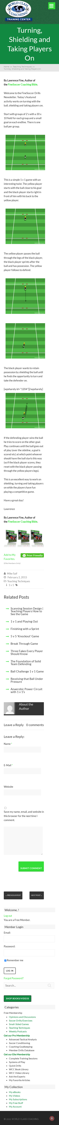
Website (8, 786)
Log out (8, 915)
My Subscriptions (18, 1099)
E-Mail (8, 765)
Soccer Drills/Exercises (20, 1020)
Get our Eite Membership (17, 1054)
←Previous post (13, 895)
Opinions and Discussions (22, 1016)
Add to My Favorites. (12, 558)
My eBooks (15, 1092)
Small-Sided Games (19, 1024)
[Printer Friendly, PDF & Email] (32, 555)
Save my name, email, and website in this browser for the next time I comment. (24, 815)
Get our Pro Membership (17, 1035)
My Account (15, 1106)
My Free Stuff (16, 1102)
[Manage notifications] (51, 1118)
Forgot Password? (14, 978)
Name (8, 743)
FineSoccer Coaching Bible (22, 84)
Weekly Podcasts (18, 1031)
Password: (9, 946)
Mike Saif (12, 573)
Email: (7, 932)
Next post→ (36, 895)
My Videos (14, 1095)
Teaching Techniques (19, 1027)
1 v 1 (11, 585)
